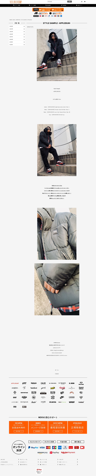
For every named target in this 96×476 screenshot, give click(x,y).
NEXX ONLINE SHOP (57, 352)
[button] (48, 5)
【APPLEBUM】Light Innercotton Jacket (57, 107)
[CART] (85, 2)
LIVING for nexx (63, 355)
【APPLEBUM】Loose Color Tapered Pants (56, 112)
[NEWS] (82, 2)
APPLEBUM (57, 91)
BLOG (57, 373)
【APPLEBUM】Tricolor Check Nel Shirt (56, 109)
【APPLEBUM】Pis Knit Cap (57, 114)
